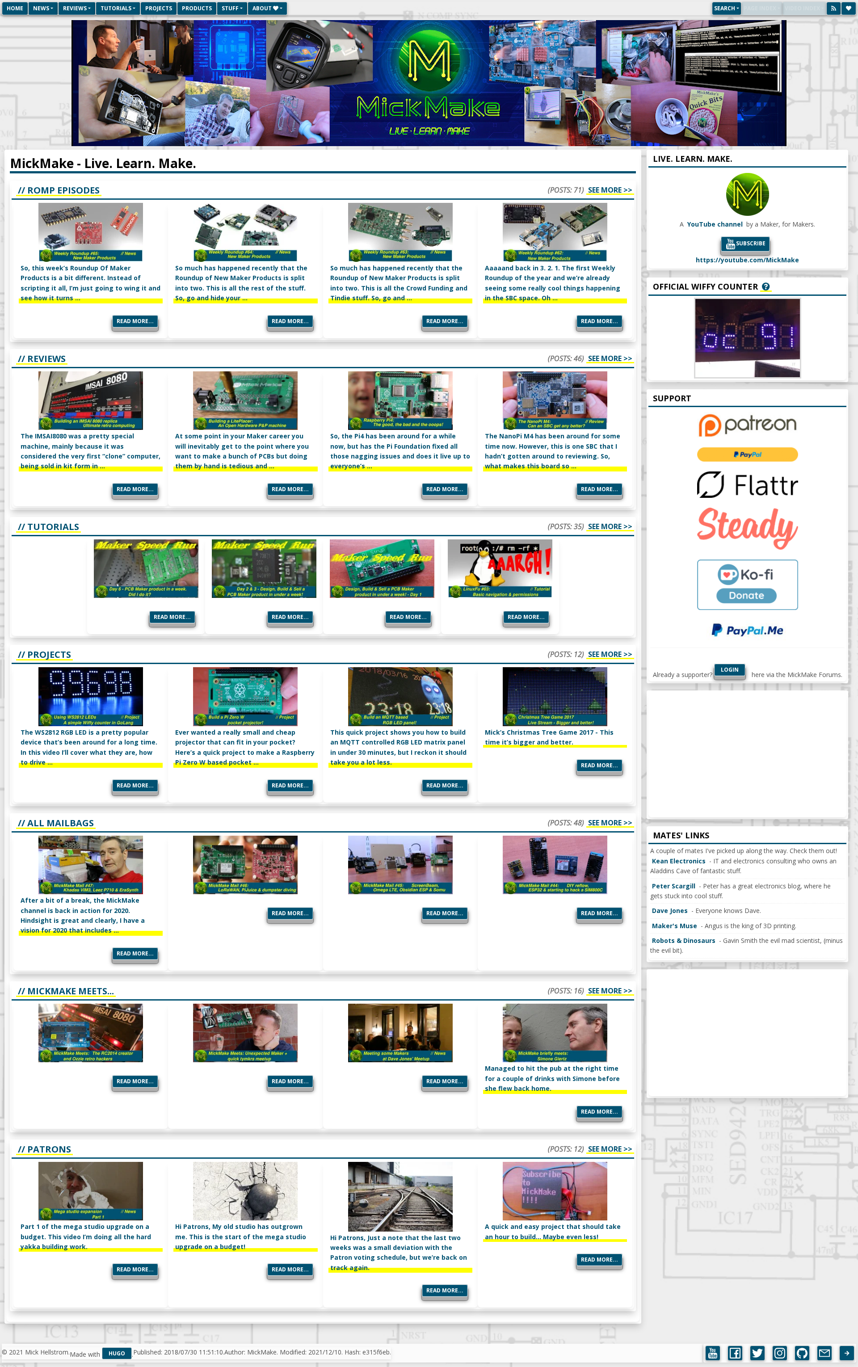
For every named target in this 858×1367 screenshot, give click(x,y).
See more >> (610, 190)
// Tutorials (48, 527)
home (15, 8)
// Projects (44, 654)
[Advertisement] (747, 754)
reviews (75, 8)
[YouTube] (712, 1353)
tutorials (116, 8)
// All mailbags (56, 823)
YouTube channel (715, 224)
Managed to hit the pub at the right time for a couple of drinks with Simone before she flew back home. (552, 1078)
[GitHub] (802, 1353)
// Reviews (42, 359)
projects (158, 8)
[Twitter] (757, 1353)
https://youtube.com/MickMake (747, 260)
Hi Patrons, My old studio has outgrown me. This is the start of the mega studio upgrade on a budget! (240, 1236)
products (197, 8)
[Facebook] (735, 1353)
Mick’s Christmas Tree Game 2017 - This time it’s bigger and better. (549, 737)
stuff (230, 8)
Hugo (117, 1353)
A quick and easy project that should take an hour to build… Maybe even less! (553, 1231)
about (262, 8)
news (41, 8)
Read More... (135, 321)
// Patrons (44, 1149)
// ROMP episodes (59, 190)
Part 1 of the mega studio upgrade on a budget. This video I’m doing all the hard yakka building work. (86, 1236)
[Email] (824, 1353)
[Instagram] (779, 1353)
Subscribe (750, 243)
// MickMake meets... (66, 991)
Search (724, 8)
